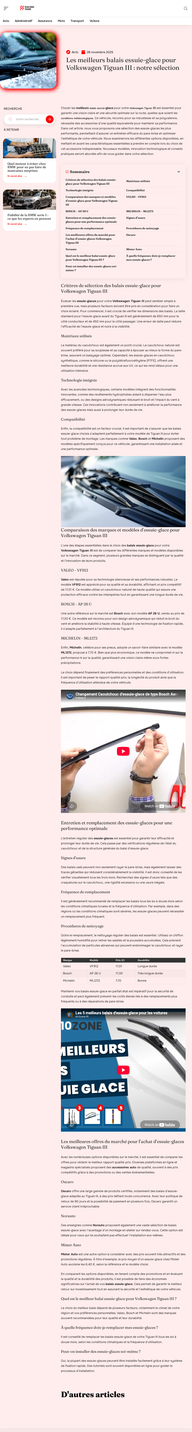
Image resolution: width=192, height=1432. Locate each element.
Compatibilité (135, 190)
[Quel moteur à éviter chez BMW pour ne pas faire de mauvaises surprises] (29, 148)
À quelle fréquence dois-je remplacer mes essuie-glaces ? (150, 257)
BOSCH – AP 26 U (77, 211)
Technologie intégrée (80, 190)
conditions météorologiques (77, 118)
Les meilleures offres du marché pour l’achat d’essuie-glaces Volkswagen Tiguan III (90, 238)
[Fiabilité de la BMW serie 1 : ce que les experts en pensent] (29, 200)
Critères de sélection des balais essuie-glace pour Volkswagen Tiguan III (91, 181)
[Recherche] (185, 8)
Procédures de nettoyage (142, 228)
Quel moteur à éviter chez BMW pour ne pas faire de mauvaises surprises (27, 167)
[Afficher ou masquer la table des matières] (135, 171)
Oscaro (131, 235)
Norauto (71, 249)
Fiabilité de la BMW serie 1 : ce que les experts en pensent (29, 216)
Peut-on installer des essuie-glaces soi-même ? (91, 268)
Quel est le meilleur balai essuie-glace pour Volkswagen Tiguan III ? (90, 257)
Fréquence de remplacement (85, 228)
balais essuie (97, 108)
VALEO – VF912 (136, 196)
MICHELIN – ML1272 (139, 211)
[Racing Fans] (27, 8)
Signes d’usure (135, 217)
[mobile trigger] (7, 8)
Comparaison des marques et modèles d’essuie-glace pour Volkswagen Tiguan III (91, 200)
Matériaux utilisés (138, 181)
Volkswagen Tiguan (141, 108)
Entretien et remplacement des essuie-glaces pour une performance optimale (91, 219)
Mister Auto (134, 249)
